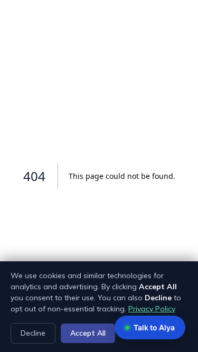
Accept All (88, 333)
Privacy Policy (151, 308)
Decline (33, 333)
